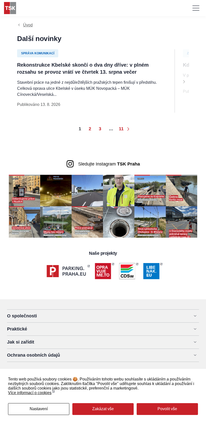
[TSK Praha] (10, 8)
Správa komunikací (37, 53)
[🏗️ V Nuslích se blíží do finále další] (24, 190)
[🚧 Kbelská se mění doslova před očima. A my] (87, 222)
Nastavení (39, 409)
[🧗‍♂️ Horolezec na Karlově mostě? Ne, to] (181, 190)
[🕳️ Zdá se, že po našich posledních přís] (118, 222)
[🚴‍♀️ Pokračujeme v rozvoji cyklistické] (150, 222)
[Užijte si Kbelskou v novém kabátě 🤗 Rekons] (87, 190)
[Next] (184, 81)
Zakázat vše (103, 409)
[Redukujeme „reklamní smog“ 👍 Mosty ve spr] (56, 222)
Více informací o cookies (30, 393)
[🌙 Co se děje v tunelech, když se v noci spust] (56, 190)
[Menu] (196, 8)
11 (121, 128)
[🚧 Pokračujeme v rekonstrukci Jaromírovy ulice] (24, 222)
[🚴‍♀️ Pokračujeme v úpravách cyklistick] (181, 222)
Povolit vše (167, 409)
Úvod (28, 25)
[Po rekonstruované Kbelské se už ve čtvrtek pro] (118, 190)
